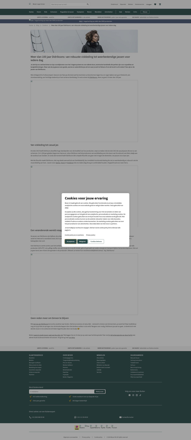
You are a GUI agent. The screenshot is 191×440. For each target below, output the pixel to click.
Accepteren (71, 241)
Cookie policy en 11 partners (74, 235)
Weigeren (82, 241)
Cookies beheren (96, 241)
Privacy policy (90, 235)
